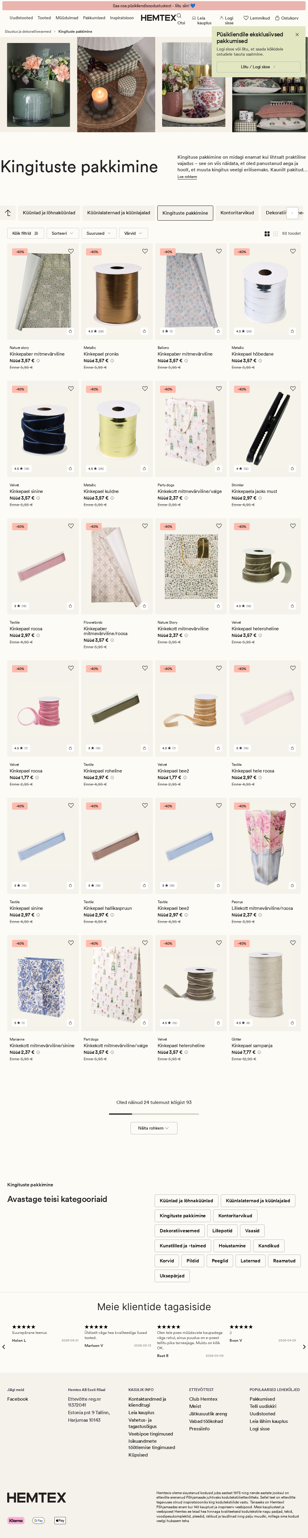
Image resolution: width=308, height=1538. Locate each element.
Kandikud (268, 1246)
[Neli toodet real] (267, 233)
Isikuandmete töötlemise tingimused (151, 1444)
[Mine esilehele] (158, 18)
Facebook (17, 1399)
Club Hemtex (203, 1399)
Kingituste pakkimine (185, 213)
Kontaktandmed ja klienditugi (147, 1402)
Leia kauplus (141, 1412)
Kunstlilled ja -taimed (183, 1246)
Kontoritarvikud (237, 213)
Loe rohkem (187, 177)
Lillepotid (222, 1231)
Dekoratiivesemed (179, 1231)
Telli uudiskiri (263, 1406)
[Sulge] (297, 34)
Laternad (250, 1261)
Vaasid (252, 1231)
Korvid (167, 1261)
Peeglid (220, 1261)
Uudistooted (21, 17)
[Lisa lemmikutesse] (71, 251)
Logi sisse (260, 1429)
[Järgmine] (292, 213)
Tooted (44, 17)
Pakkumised (94, 17)
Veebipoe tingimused (150, 1434)
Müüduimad (67, 17)
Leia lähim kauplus (269, 1421)
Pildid (192, 1261)
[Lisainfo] (37, 361)
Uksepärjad (172, 1276)
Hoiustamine (232, 1246)
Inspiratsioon (122, 17)
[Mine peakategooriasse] (8, 213)
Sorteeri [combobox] (59, 233)
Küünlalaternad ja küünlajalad (118, 213)
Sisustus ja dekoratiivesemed (28, 31)
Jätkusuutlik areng (208, 1414)
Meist (195, 1406)
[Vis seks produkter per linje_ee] (275, 233)
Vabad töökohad (206, 1421)
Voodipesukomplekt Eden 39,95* (154, 6)
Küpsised (137, 1455)
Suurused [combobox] (95, 233)
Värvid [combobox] (130, 233)
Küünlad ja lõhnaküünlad (49, 213)
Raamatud (284, 1261)
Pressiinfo (199, 1429)
